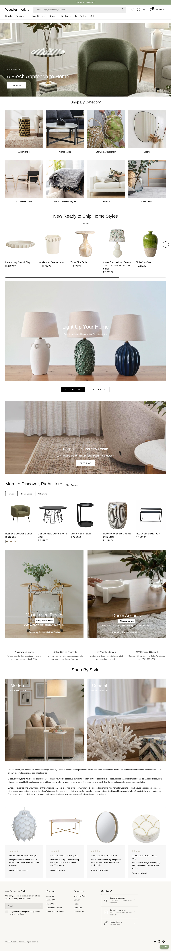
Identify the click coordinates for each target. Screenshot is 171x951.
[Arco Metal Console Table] (151, 515)
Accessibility (79, 911)
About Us (50, 896)
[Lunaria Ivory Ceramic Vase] (53, 243)
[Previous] (5, 158)
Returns (77, 904)
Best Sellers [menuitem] (80, 16)
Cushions (106, 201)
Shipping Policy (80, 896)
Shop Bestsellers (44, 620)
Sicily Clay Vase (143, 262)
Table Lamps (98, 389)
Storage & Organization (106, 152)
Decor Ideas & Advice (55, 911)
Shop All (85, 223)
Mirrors (147, 152)
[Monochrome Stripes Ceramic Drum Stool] (118, 515)
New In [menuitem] (8, 16)
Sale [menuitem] (92, 16)
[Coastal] (126, 720)
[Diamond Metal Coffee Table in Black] (53, 515)
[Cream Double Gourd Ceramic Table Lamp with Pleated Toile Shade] (118, 243)
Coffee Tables (65, 152)
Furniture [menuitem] (20, 16)
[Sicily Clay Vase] (151, 243)
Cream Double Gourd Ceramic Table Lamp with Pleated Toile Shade (117, 265)
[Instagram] (159, 941)
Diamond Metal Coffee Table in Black (52, 535)
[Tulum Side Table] (85, 243)
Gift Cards (78, 908)
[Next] (166, 158)
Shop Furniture (72, 485)
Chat (166, 947)
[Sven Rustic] (11, 541)
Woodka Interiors (17, 9)
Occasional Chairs (24, 201)
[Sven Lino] (15, 541)
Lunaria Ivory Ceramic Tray (17, 262)
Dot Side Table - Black (81, 534)
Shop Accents (127, 621)
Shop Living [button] (16, 85)
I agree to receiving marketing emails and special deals (25, 912)
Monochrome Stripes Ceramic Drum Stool (117, 535)
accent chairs (102, 779)
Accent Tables (24, 152)
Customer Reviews (54, 908)
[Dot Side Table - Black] (85, 515)
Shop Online (51, 904)
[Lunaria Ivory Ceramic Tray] (20, 243)
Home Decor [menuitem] (37, 16)
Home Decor (146, 201)
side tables (152, 779)
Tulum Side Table (79, 262)
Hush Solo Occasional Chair (18, 534)
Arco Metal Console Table (148, 534)
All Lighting (73, 389)
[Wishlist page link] (132, 9)
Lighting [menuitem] (65, 16)
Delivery (77, 900)
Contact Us (51, 900)
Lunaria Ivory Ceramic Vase (51, 262)
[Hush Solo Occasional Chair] (20, 515)
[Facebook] (155, 941)
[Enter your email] (39, 906)
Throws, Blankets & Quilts (65, 201)
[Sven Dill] (7, 541)
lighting (27, 782)
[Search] (122, 10)
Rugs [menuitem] (51, 16)
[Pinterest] (163, 941)
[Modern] (44, 720)
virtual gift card (25, 791)
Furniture (11, 494)
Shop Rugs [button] (85, 463)
